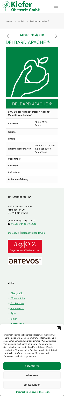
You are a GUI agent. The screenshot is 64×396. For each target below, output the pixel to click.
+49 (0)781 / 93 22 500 (22, 220)
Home (9, 21)
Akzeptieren (32, 366)
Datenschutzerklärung (27, 392)
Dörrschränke (17, 298)
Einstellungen (32, 384)
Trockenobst (17, 303)
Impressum (44, 392)
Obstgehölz (16, 293)
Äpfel (21, 21)
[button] (59, 328)
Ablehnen (32, 375)
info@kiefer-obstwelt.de (23, 223)
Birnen (13, 318)
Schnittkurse (17, 308)
